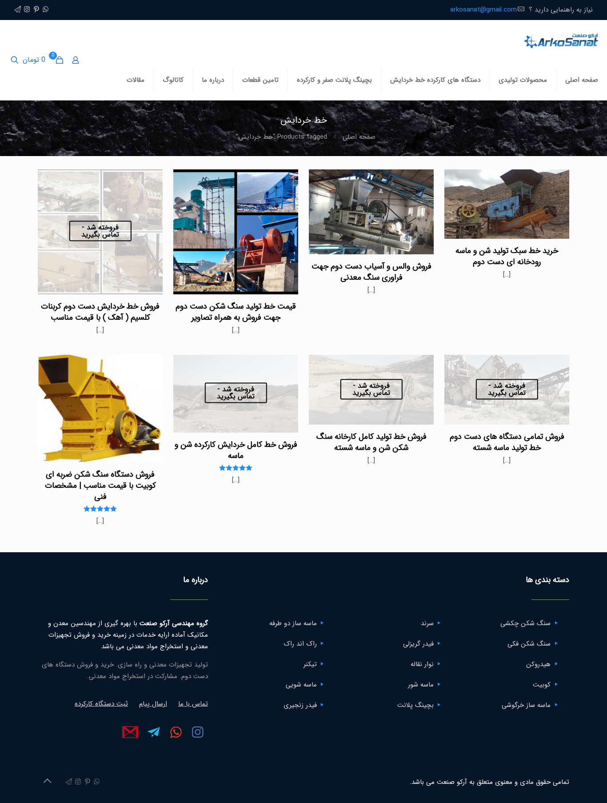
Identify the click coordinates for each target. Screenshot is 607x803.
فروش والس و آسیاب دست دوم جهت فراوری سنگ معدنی (371, 272)
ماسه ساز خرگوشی (526, 705)
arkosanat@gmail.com (483, 9)
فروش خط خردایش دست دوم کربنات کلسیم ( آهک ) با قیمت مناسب (100, 312)
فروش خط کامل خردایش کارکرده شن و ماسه (236, 450)
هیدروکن (538, 664)
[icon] (17, 9)
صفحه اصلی (359, 137)
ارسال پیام (153, 704)
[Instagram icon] (27, 9)
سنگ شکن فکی (529, 643)
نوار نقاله (422, 664)
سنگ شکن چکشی (525, 623)
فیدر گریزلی (418, 643)
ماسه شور (421, 684)
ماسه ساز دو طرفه (293, 623)
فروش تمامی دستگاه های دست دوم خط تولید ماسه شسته (507, 442)
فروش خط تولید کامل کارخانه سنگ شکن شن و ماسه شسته (371, 442)
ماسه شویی (301, 684)
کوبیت (542, 684)
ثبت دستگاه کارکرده (101, 704)
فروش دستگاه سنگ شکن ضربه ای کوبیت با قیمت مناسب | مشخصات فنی (100, 485)
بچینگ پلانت (415, 705)
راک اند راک (300, 643)
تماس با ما (193, 704)
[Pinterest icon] (36, 9)
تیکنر (310, 664)
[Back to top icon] (47, 781)
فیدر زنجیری (300, 705)
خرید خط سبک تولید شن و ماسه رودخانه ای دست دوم (506, 256)
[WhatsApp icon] (45, 9)
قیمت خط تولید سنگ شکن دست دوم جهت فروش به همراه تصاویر (236, 312)
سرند (427, 623)
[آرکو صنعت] (560, 40)
